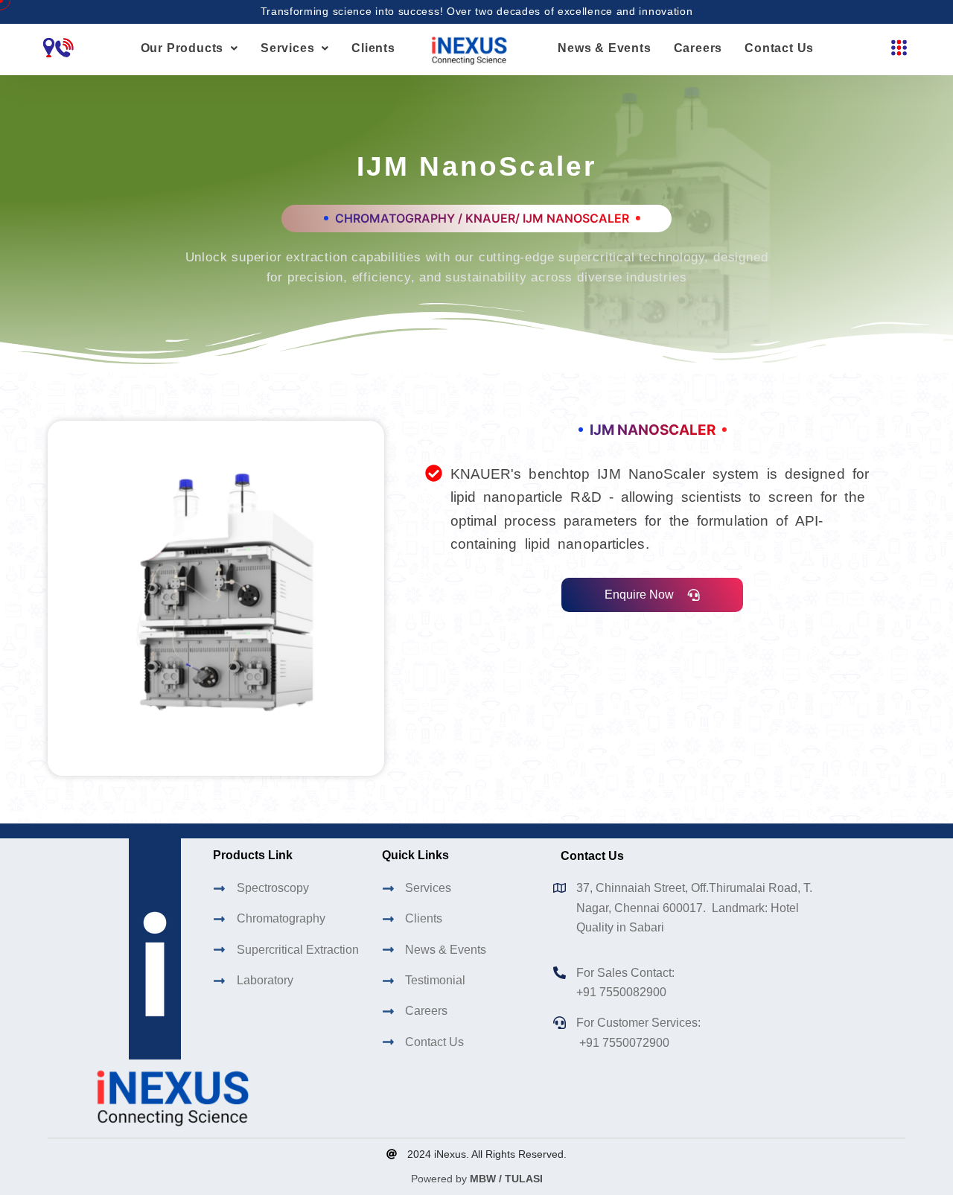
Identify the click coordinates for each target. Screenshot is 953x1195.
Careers (698, 48)
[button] (189, 48)
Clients (373, 48)
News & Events (604, 48)
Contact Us (779, 48)
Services (287, 48)
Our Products (182, 48)
